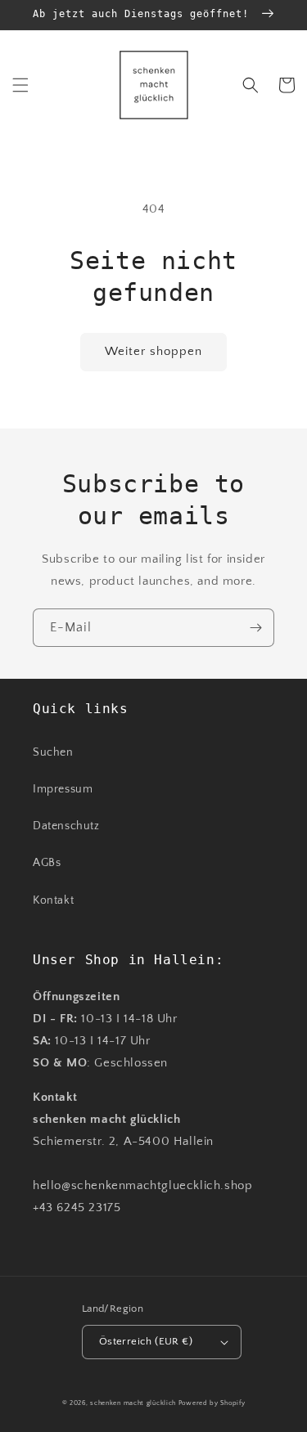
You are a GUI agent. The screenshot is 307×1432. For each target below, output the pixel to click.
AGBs (47, 862)
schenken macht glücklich (133, 1403)
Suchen (53, 752)
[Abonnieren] (255, 627)
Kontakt (53, 900)
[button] (20, 85)
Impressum (63, 789)
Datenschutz (66, 826)
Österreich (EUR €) (145, 1341)
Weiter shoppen (153, 351)
